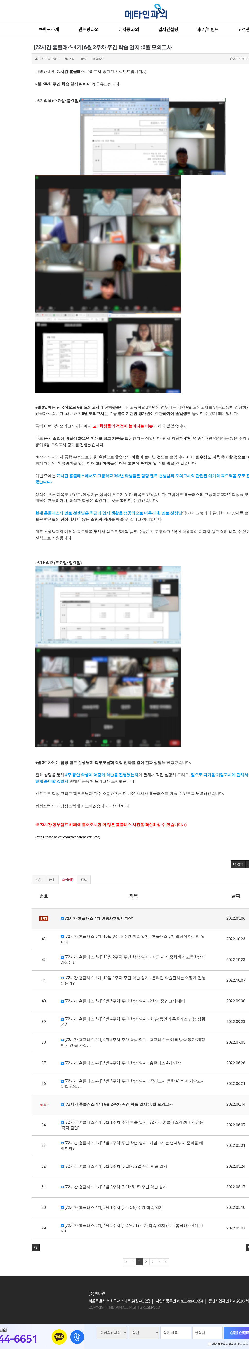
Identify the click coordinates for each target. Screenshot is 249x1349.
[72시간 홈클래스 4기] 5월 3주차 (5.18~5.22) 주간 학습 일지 (115, 1166)
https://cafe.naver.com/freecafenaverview (67, 837)
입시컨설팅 (168, 29)
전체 (38, 879)
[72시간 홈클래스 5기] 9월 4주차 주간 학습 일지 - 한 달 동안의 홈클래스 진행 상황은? (133, 1022)
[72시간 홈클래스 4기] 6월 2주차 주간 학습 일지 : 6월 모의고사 (118, 1104)
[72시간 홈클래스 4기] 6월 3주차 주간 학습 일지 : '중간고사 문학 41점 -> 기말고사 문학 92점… (133, 1084)
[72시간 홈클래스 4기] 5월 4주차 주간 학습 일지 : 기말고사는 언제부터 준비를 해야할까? (132, 1146)
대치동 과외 (128, 29)
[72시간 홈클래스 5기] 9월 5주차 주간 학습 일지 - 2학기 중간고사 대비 (124, 1001)
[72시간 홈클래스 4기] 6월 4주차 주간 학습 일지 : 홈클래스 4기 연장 (122, 1063)
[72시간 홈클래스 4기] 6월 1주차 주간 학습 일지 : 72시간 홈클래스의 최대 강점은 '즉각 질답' (132, 1125)
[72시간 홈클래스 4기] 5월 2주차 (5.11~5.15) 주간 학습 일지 (115, 1187)
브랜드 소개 (48, 29)
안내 (52, 879)
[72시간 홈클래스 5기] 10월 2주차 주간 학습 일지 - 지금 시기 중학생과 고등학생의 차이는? (133, 960)
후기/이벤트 (208, 29)
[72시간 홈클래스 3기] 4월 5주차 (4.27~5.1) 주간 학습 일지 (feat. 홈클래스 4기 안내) (132, 1228)
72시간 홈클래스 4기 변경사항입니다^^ (98, 918)
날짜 (235, 896)
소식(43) (67, 879)
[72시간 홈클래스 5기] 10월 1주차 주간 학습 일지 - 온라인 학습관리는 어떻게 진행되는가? (133, 980)
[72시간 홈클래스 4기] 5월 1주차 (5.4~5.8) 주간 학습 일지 (113, 1207)
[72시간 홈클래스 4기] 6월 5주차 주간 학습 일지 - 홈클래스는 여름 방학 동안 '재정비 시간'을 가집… (133, 1042)
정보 (84, 879)
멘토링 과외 (88, 29)
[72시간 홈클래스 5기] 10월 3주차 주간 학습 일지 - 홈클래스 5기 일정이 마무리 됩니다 (133, 939)
